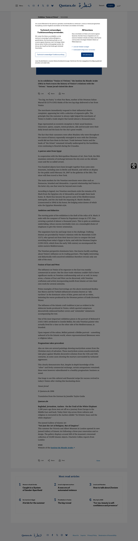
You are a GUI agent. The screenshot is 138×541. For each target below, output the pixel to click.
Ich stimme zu (87, 55)
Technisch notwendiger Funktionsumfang (50, 54)
